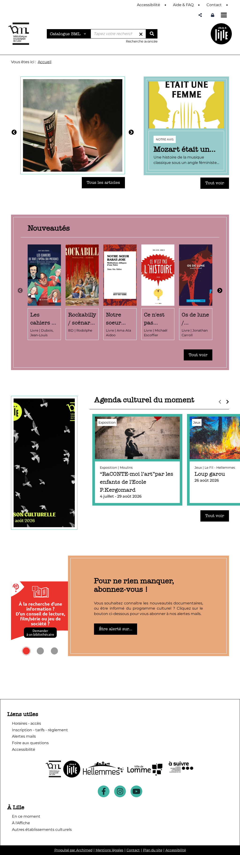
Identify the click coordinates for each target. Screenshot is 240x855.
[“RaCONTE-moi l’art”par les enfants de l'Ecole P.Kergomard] (137, 460)
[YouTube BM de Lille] (136, 791)
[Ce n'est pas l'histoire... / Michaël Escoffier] (158, 292)
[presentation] (20, 290)
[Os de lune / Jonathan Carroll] (195, 292)
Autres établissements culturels (42, 829)
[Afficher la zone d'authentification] (212, 15)
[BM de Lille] (221, 34)
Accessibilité (175, 850)
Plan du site (152, 850)
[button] (200, 15)
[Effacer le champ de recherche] (141, 34)
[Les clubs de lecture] (72, 125)
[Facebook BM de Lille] (103, 791)
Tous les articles (103, 182)
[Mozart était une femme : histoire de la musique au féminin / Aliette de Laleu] (186, 126)
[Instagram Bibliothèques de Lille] (120, 791)
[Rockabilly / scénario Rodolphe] (82, 292)
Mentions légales (109, 850)
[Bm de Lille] (18, 34)
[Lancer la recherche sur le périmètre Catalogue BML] (152, 34)
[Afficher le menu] (224, 15)
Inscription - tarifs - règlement (40, 730)
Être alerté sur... (115, 629)
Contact (133, 850)
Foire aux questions (30, 743)
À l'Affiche (21, 823)
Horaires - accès (26, 723)
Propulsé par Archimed (73, 850)
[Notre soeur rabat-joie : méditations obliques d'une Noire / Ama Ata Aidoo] (120, 292)
